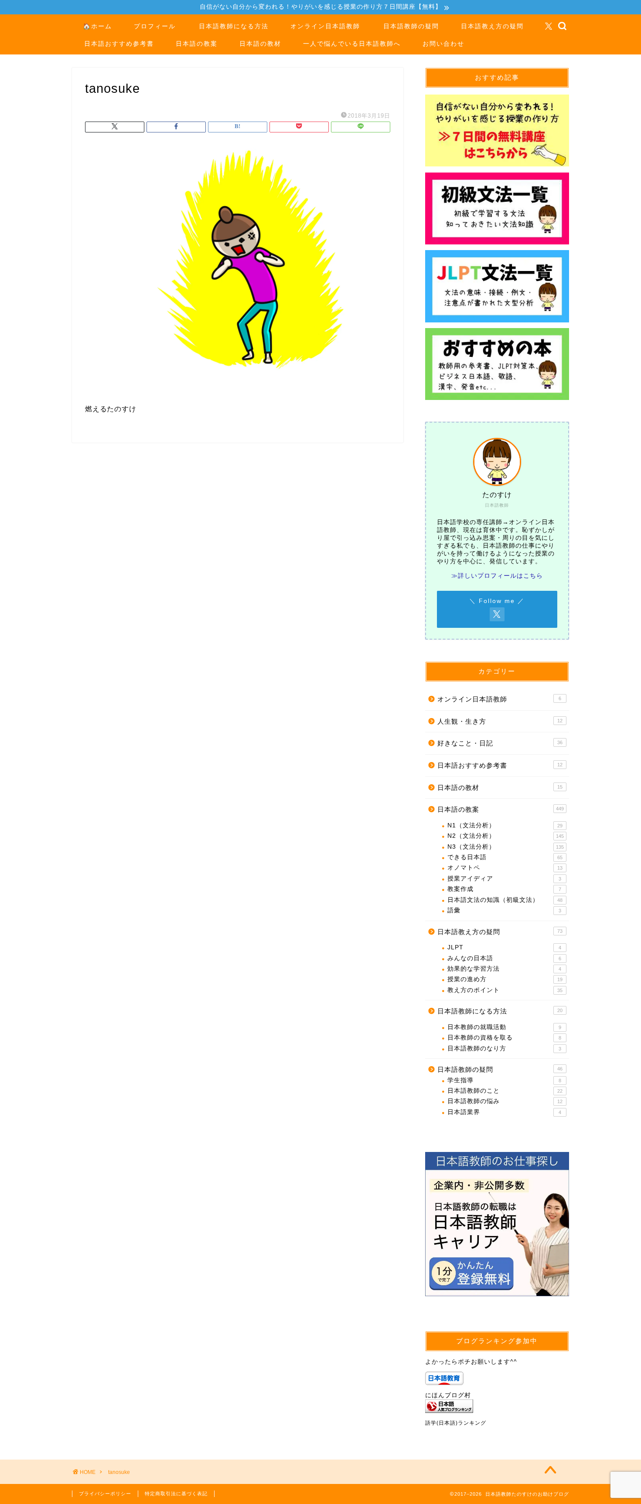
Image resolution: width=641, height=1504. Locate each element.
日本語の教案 (197, 43)
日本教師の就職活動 (504, 1027)
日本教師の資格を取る (504, 1037)
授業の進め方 (505, 979)
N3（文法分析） (505, 846)
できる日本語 (505, 857)
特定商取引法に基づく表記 (176, 1493)
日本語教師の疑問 (411, 26)
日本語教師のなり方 (504, 1048)
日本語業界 (504, 1112)
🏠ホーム (97, 26)
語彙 (504, 910)
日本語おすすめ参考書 (119, 43)
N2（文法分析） (505, 836)
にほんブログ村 (448, 1395)
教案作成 (504, 889)
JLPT (504, 947)
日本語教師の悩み (505, 1101)
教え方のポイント (505, 990)
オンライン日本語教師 (325, 26)
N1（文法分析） (505, 825)
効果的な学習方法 (504, 968)
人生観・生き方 (500, 721)
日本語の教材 (260, 43)
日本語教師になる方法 (234, 26)
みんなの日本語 (504, 958)
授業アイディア (504, 878)
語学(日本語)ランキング (455, 1423)
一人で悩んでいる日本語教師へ (352, 43)
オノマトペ (505, 867)
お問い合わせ (443, 43)
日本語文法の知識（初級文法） (505, 900)
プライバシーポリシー (105, 1493)
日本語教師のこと (505, 1090)
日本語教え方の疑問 (492, 26)
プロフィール (155, 26)
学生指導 (504, 1080)
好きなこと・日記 (500, 743)
